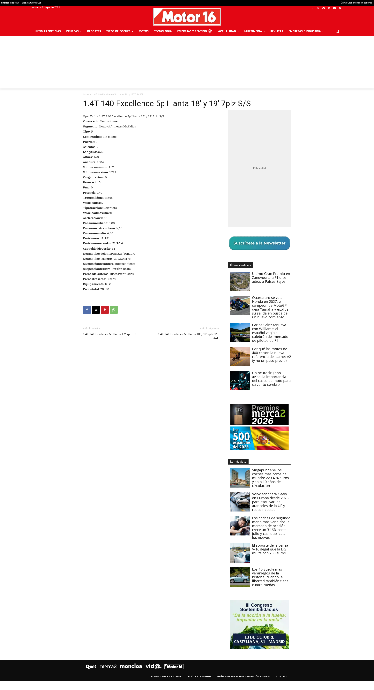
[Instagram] (318, 8)
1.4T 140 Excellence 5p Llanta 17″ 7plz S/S (110, 334)
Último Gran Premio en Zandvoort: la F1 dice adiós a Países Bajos (271, 277)
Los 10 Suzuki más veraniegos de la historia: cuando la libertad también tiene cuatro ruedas (270, 577)
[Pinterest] (105, 310)
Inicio (86, 94)
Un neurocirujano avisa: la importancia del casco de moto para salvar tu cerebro (271, 378)
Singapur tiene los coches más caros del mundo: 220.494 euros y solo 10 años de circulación (270, 478)
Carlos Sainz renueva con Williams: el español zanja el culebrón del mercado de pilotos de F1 (270, 332)
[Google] (340, 8)
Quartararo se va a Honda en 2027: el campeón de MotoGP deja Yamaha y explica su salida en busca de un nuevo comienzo (270, 307)
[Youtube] (334, 8)
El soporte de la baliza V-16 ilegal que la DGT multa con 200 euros (270, 549)
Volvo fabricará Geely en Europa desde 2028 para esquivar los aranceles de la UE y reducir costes (270, 502)
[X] (329, 8)
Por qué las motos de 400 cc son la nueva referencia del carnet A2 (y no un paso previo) (271, 354)
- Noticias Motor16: (31, 2)
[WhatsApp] (114, 310)
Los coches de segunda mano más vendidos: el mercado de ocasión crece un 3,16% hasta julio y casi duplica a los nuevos (271, 528)
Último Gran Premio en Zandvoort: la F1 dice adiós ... (332, 3)
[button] (337, 31)
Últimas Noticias (10, 2)
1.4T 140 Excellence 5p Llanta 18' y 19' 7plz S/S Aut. (188, 336)
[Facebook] (312, 8)
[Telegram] (323, 8)
